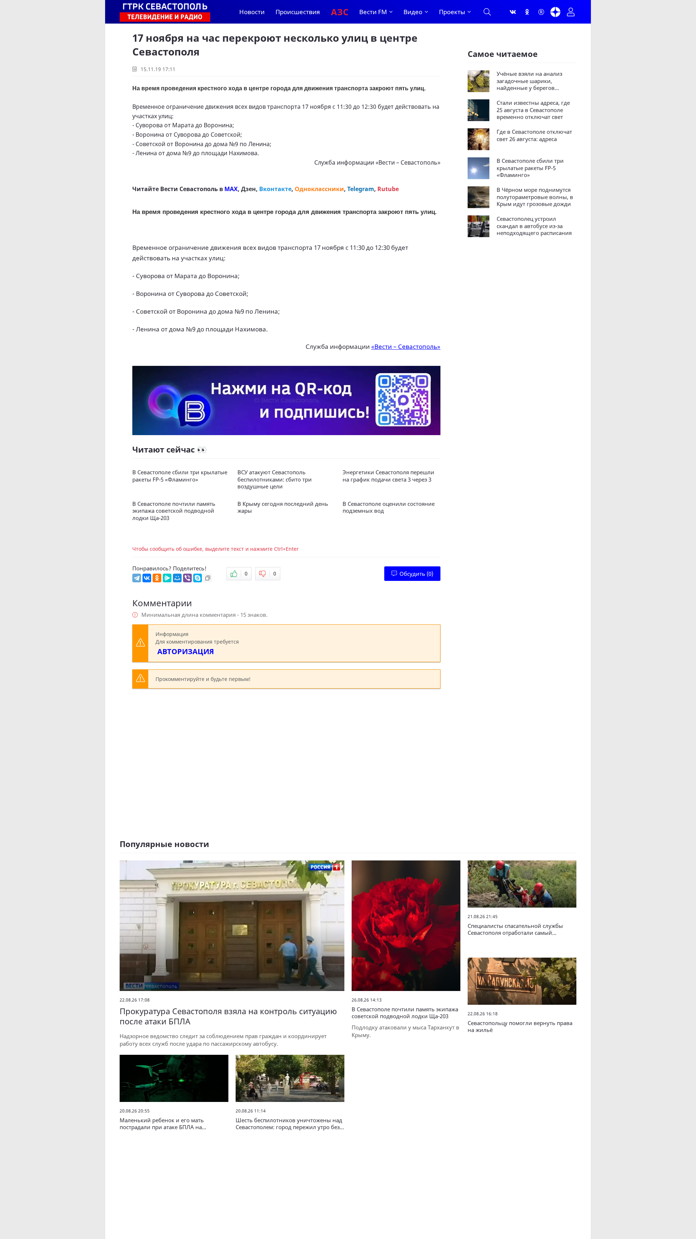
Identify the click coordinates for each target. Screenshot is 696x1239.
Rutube (388, 189)
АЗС (339, 12)
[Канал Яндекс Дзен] (555, 12)
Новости (252, 12)
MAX (231, 189)
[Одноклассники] (527, 12)
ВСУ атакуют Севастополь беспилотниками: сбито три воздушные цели (274, 479)
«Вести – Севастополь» (408, 162)
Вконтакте (275, 189)
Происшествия (298, 12)
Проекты (452, 12)
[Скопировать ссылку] (207, 578)
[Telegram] (136, 578)
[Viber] (187, 578)
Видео (412, 12)
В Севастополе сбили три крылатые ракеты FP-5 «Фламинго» (179, 476)
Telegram (360, 189)
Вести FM (373, 12)
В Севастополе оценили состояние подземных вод (389, 507)
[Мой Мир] (177, 578)
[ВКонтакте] (146, 578)
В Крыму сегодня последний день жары (282, 507)
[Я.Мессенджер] (167, 578)
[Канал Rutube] (541, 12)
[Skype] (197, 578)
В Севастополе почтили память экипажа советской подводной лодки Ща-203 (173, 510)
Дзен (248, 189)
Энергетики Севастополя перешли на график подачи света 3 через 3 (388, 476)
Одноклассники (319, 189)
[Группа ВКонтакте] (513, 12)
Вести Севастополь (189, 189)
